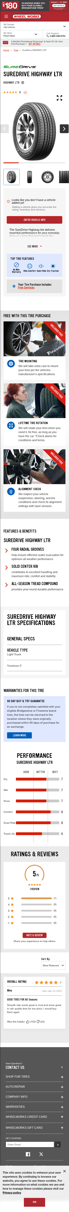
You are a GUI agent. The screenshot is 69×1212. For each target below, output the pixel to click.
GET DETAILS (35, 44)
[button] (27, 1021)
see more (32, 246)
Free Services (26, 287)
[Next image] (64, 128)
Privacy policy (12, 1193)
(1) (25, 92)
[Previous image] (4, 128)
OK (34, 1202)
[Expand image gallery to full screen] (32, 98)
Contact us (15, 1067)
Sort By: (45, 959)
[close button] (64, 1171)
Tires (16, 50)
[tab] (11, 177)
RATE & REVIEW (34, 935)
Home (6, 50)
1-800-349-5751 (57, 36)
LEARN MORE (19, 735)
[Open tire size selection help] (22, 82)
